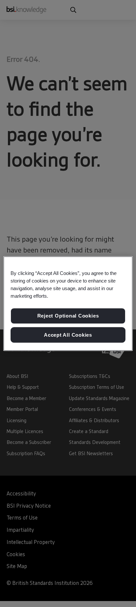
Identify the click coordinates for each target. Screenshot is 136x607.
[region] (67, 303)
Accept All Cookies (68, 335)
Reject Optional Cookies (68, 316)
